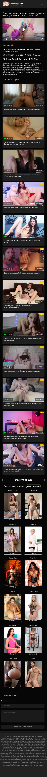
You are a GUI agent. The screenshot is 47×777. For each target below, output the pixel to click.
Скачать (38, 55)
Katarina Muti (33, 606)
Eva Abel (33, 538)
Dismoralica (13, 572)
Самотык (7, 51)
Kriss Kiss (12, 538)
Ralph (12, 606)
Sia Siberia (35, 59)
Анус (32, 49)
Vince (33, 673)
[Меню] (42, 4)
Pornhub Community (19, 59)
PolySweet (33, 505)
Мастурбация (11, 49)
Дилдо (37, 49)
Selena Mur (13, 639)
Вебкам (20, 49)
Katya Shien (13, 673)
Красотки (14, 51)
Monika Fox (33, 639)
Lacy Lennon (12, 505)
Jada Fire (33, 572)
